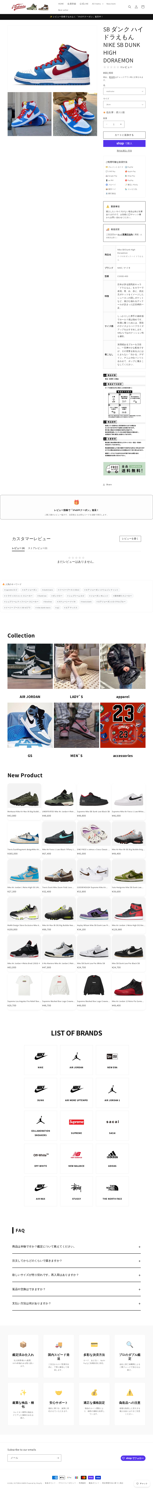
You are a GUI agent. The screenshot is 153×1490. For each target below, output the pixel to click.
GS (30, 755)
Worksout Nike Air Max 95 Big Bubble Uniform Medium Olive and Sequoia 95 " (23, 811)
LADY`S (76, 696)
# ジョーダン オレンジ (98, 596)
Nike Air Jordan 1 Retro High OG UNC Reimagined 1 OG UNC (23, 887)
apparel (122, 696)
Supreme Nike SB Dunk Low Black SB (93, 811)
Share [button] (109, 484)
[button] (97, 4)
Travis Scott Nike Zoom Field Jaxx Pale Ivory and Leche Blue (57, 887)
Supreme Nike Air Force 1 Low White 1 (128, 811)
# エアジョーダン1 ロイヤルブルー (111, 601)
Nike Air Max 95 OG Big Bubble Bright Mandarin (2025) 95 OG (128, 849)
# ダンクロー (57, 596)
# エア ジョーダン (29, 590)
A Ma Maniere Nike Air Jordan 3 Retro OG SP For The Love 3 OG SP (58, 963)
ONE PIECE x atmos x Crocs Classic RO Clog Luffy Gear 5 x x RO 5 (94, 849)
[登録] (58, 1457)
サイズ (106, 98)
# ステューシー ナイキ (66, 601)
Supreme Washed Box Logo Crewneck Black (93, 1001)
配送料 (112, 77)
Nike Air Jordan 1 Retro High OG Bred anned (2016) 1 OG (128, 925)
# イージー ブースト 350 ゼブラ (17, 607)
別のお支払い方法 (124, 150)
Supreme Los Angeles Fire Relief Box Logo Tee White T (23, 1001)
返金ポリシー (50, 1483)
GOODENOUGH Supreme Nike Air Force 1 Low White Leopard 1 (91, 887)
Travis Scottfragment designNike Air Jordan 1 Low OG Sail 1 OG (23, 849)
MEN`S (76, 755)
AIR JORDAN (30, 696)
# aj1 (57, 607)
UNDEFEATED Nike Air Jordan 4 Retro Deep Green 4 (58, 811)
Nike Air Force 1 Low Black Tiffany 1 (58, 849)
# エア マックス (70, 607)
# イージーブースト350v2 (68, 590)
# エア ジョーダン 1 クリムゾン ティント (101, 590)
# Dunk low (42, 596)
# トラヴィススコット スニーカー (18, 596)
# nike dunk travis (43, 607)
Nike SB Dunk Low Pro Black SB (126, 963)
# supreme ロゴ (10, 590)
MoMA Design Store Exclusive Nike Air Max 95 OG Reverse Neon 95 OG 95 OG (23, 925)
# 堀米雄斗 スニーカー (122, 596)
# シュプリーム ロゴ (75, 596)
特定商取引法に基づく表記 (112, 1483)
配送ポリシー (94, 1483)
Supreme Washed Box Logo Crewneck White (58, 1001)
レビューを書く (130, 538)
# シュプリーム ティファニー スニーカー (21, 601)
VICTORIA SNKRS (20, 1483)
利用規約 (82, 1483)
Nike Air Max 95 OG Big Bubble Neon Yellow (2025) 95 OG (58, 925)
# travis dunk (86, 601)
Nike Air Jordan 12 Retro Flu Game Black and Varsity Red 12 (127, 1001)
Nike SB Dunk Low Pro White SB (91, 963)
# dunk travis (47, 590)
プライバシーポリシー (67, 1483)
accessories (123, 755)
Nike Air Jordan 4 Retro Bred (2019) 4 (23, 963)
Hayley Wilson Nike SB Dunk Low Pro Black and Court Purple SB (93, 925)
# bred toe (48, 601)
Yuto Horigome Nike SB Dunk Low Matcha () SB (126, 887)
